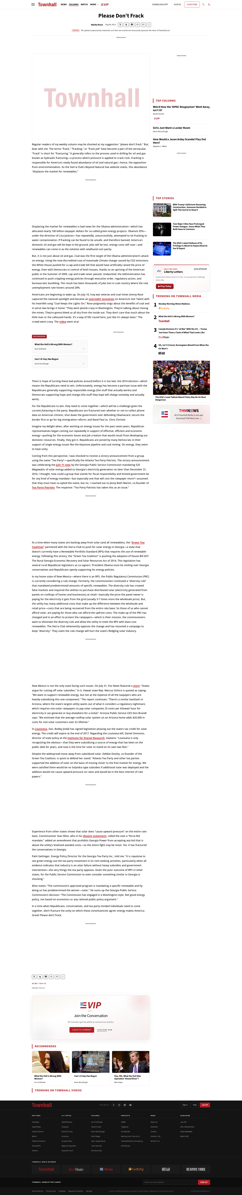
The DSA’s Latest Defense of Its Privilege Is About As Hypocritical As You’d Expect (190, 246)
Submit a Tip (155, 1136)
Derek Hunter (96, 1127)
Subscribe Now (104, 1030)
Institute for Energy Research (86, 738)
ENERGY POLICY (38, 988)
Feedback (62, 1191)
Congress (65, 1127)
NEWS (64, 4)
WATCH (84, 4)
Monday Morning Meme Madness (174, 303)
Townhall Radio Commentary (132, 1141)
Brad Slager (95, 1136)
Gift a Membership (187, 1127)
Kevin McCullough (81, 1082)
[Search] (203, 4)
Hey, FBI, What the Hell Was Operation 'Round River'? (127, 1077)
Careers (153, 1131)
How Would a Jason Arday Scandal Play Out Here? (179, 141)
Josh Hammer (96, 1146)
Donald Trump (67, 1131)
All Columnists (96, 1150)
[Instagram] (119, 1105)
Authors (35, 1150)
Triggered (124, 1127)
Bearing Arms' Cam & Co (130, 1136)
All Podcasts (125, 1146)
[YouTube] (130, 1105)
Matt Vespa (118, 1082)
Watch (34, 1136)
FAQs (195, 1105)
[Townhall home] (42, 1105)
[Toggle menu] (33, 4)
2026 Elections (67, 1122)
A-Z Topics (66, 1116)
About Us (154, 1122)
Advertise (154, 1127)
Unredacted (125, 1131)
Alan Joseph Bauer (98, 1141)
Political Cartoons (38, 1141)
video (62, 321)
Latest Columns (37, 1131)
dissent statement (94, 836)
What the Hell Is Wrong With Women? (47, 1077)
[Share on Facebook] (132, 25)
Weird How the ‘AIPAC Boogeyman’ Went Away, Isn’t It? (181, 108)
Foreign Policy (67, 1141)
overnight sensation (101, 299)
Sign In (185, 1105)
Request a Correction (75, 1191)
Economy (65, 1136)
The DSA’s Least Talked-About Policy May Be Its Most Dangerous (180, 398)
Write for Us (155, 1141)
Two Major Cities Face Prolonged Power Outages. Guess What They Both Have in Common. (189, 227)
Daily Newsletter (186, 1131)
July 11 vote (63, 464)
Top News (35, 1122)
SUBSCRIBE (192, 4)
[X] (113, 1105)
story (136, 685)
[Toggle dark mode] (209, 4)
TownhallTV (36, 1146)
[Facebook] (125, 1105)
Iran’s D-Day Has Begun (85, 1076)
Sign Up (204, 1182)
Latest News (36, 1127)
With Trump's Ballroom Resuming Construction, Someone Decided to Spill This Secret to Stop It (189, 207)
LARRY (123, 1122)
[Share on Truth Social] (126, 25)
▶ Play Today (164, 286)
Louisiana (41, 729)
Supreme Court (67, 1150)
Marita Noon (97, 24)
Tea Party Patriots (43, 487)
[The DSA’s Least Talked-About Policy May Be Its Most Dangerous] (181, 377)
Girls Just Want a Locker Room (171, 128)
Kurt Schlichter (40, 1082)
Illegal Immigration (69, 1146)
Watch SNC (184, 1136)
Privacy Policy (51, 1191)
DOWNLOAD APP (160, 4)
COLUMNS (74, 4)
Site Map (89, 1191)
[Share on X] (120, 25)
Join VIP (205, 1105)
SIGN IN (177, 4)
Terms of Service (37, 1191)
